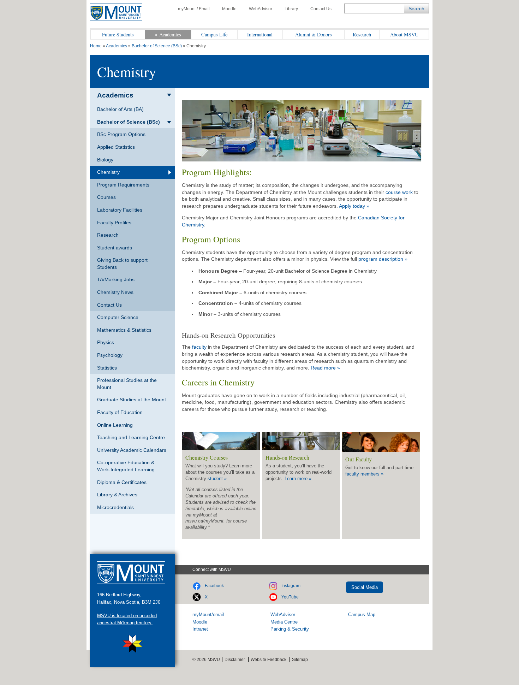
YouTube (290, 597)
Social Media (364, 587)
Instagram (290, 585)
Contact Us (321, 8)
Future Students (118, 34)
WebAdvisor (260, 8)
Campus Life (214, 34)
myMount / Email (194, 8)
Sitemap (300, 659)
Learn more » (298, 478)
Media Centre (284, 622)
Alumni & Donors (313, 34)
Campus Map (361, 614)
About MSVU (404, 34)
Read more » (325, 368)
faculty (200, 347)
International (260, 34)
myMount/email (208, 614)
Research (362, 34)
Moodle (229, 8)
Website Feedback (268, 659)
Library (291, 8)
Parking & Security (289, 629)
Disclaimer (235, 659)
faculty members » (364, 474)
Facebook (214, 585)
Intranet (200, 629)
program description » (382, 259)
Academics (170, 34)
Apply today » (354, 206)
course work (400, 192)
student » (217, 478)
